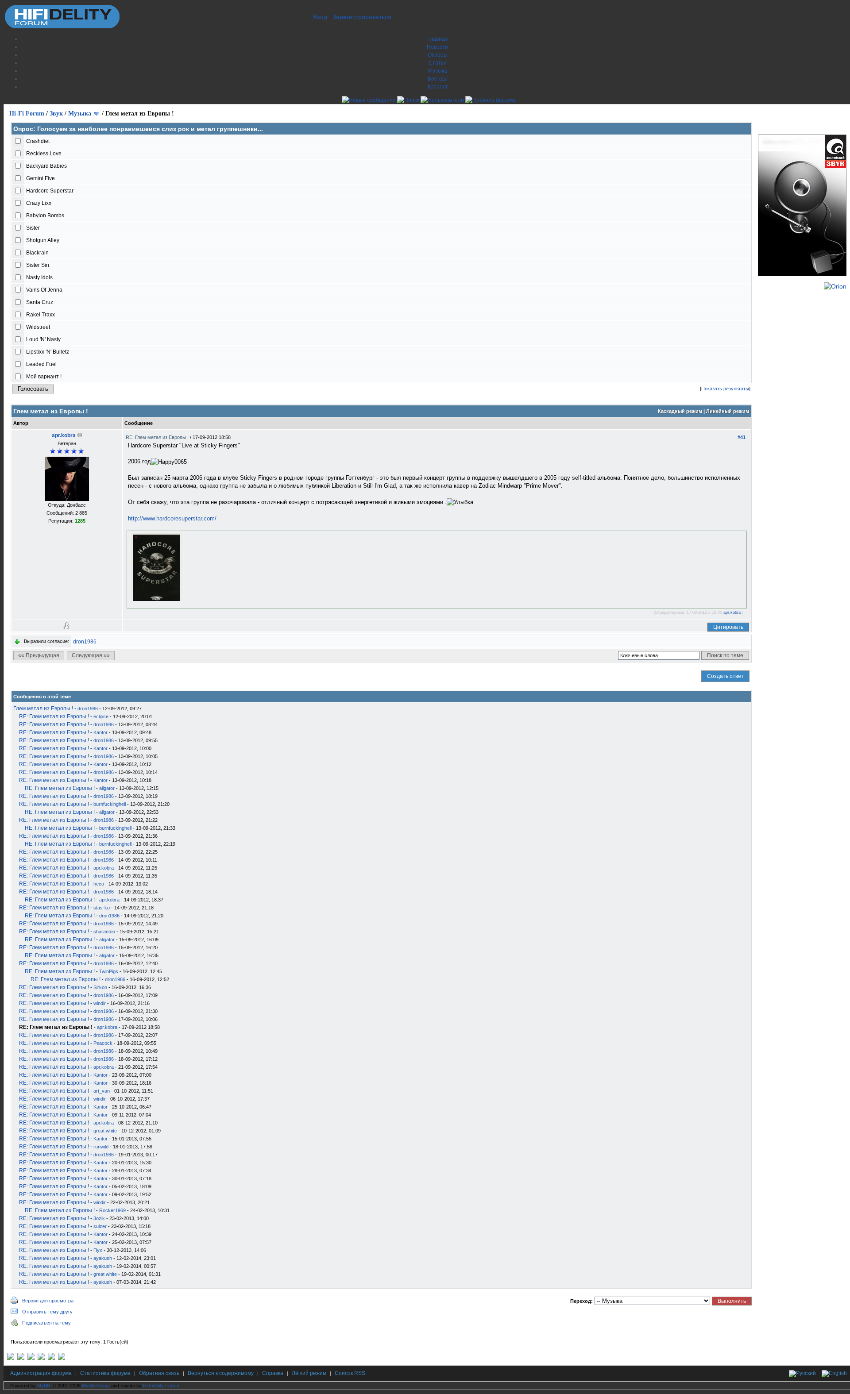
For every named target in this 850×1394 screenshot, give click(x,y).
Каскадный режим (680, 411)
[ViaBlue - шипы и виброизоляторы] (51, 1358)
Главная (437, 39)
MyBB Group (96, 1385)
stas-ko (101, 907)
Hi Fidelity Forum (161, 1385)
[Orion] (835, 286)
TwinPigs (108, 971)
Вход (320, 16)
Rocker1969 (112, 1210)
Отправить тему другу (47, 1311)
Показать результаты (725, 388)
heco (98, 883)
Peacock (102, 1043)
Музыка (437, 71)
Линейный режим (727, 411)
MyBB (43, 1385)
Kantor (100, 732)
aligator (107, 788)
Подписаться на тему (46, 1322)
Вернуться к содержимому (221, 1373)
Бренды (438, 79)
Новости (437, 47)
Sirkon (100, 987)
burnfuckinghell (109, 804)
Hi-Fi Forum (26, 113)
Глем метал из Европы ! (43, 708)
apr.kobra (64, 435)
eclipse (100, 716)
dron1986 (85, 642)
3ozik (99, 1218)
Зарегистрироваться (361, 16)
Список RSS (350, 1373)
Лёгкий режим (309, 1373)
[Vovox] (61, 1358)
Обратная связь (159, 1373)
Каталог (438, 87)
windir (99, 1003)
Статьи (438, 63)
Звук (56, 113)
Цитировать (728, 627)
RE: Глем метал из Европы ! (158, 437)
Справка (272, 1373)
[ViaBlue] (31, 1358)
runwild (100, 1146)
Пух (97, 1250)
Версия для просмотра (47, 1300)
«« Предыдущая (38, 655)
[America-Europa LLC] (20, 1358)
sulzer (100, 1226)
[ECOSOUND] (41, 1358)
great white (105, 1130)
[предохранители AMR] (10, 1358)
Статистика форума (105, 1373)
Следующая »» (91, 655)
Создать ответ (725, 676)
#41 (742, 437)
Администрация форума (41, 1373)
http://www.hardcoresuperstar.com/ (172, 518)
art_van (101, 1091)
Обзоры (438, 55)
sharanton (104, 931)
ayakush (102, 1258)
